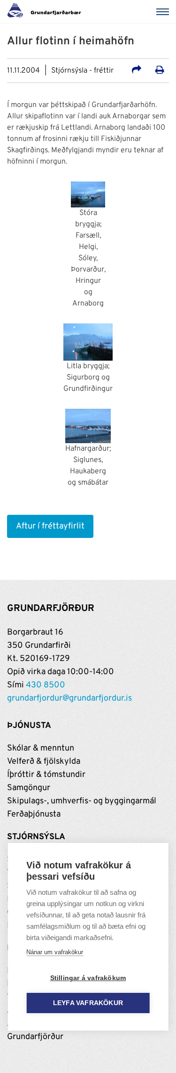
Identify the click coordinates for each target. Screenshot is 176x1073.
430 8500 (45, 685)
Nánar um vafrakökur (54, 952)
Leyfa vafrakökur (88, 1003)
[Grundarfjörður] (46, 12)
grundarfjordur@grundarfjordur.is (69, 698)
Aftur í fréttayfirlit (50, 526)
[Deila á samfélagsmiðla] (136, 71)
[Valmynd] (164, 12)
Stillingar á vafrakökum (88, 978)
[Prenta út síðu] (159, 71)
